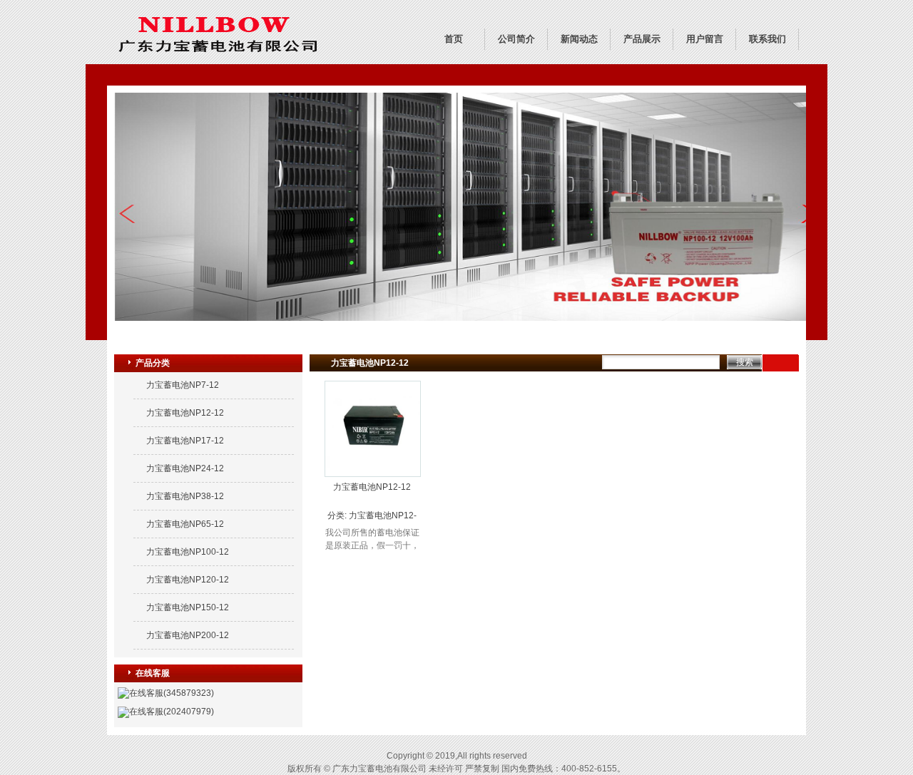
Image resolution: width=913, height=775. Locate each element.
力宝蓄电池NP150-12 (187, 607)
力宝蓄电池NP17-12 (185, 441)
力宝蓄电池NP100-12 (187, 552)
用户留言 (704, 39)
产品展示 (641, 39)
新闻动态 (579, 39)
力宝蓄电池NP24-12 (185, 468)
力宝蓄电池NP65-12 (185, 524)
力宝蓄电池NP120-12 (187, 580)
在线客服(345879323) (171, 693)
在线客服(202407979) (171, 712)
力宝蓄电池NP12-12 (185, 413)
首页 (453, 39)
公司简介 (516, 39)
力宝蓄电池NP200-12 (187, 635)
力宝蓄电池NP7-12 (182, 385)
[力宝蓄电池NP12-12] (372, 473)
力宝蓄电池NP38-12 (185, 496)
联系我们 (767, 39)
